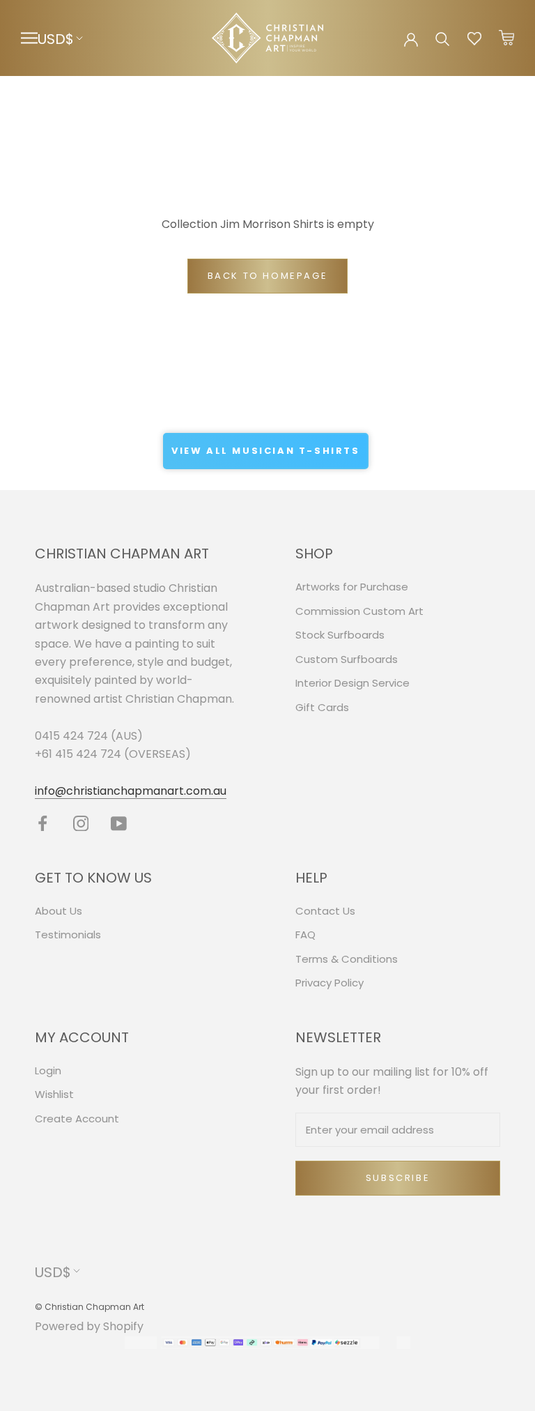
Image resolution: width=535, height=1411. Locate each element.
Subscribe (398, 1177)
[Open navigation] (29, 38)
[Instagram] (81, 823)
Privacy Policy (329, 982)
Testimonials (68, 934)
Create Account (77, 1118)
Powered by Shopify (89, 1326)
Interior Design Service (352, 683)
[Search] (442, 38)
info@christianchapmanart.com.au (130, 791)
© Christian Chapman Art (89, 1307)
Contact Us (325, 910)
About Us (58, 910)
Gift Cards (322, 707)
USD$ (56, 39)
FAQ (305, 934)
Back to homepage (268, 275)
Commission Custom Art (359, 611)
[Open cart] (506, 38)
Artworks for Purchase (351, 586)
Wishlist (54, 1094)
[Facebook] (43, 823)
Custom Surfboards (346, 659)
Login (48, 1070)
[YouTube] (119, 823)
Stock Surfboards (340, 634)
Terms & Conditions (346, 959)
